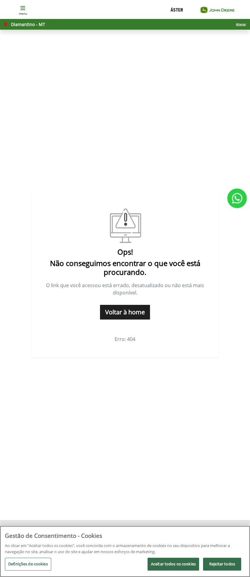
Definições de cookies (28, 564)
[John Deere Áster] (202, 9)
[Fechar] (240, 535)
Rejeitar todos (222, 564)
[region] (125, 551)
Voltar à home (125, 312)
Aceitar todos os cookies (173, 564)
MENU (23, 13)
